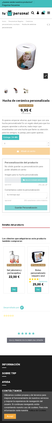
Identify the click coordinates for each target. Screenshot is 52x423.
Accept (10, 416)
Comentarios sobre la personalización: (22, 190)
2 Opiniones (43, 280)
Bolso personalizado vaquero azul (38, 273)
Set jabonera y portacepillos (14, 271)
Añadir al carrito (28, 151)
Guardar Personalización (26, 207)
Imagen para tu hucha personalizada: (21, 175)
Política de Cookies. (37, 410)
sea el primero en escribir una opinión (26, 340)
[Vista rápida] (14, 266)
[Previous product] (48, 24)
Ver (14, 289)
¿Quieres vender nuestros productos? (17, 2)
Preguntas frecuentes (11, 5)
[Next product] (49, 24)
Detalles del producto (13, 225)
